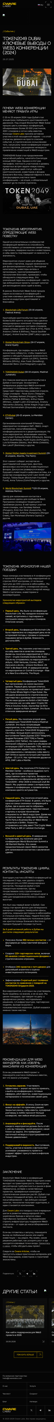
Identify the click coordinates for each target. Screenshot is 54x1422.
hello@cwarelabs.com (12, 1378)
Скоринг (33, 1394)
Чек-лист (6, 1394)
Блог (5, 1401)
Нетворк (33, 1401)
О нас (5, 1386)
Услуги (33, 1386)
